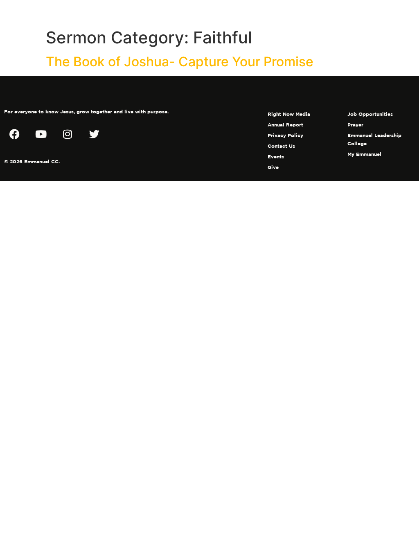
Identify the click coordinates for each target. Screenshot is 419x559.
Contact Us (281, 146)
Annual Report (285, 125)
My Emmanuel (364, 154)
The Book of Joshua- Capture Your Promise (179, 62)
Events (276, 156)
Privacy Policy (285, 135)
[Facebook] (14, 134)
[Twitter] (94, 134)
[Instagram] (67, 134)
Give (273, 167)
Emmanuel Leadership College (374, 139)
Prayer (355, 125)
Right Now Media (289, 114)
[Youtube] (41, 134)
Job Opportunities (370, 114)
